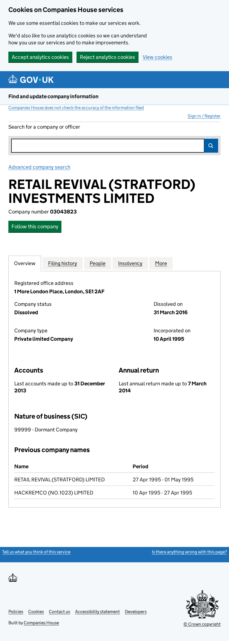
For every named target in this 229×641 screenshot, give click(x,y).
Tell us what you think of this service (36, 551)
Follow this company (34, 226)
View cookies (157, 57)
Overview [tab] (24, 263)
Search (211, 146)
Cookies (36, 611)
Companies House (41, 622)
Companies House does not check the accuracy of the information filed (76, 107)
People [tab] (98, 263)
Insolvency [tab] (130, 263)
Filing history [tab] (62, 263)
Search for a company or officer (44, 127)
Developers (136, 611)
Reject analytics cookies (107, 57)
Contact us (59, 611)
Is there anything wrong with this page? (189, 551)
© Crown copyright (202, 624)
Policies (15, 611)
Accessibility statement (97, 611)
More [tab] (161, 263)
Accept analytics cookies (40, 57)
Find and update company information (53, 96)
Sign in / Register (204, 116)
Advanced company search (39, 167)
